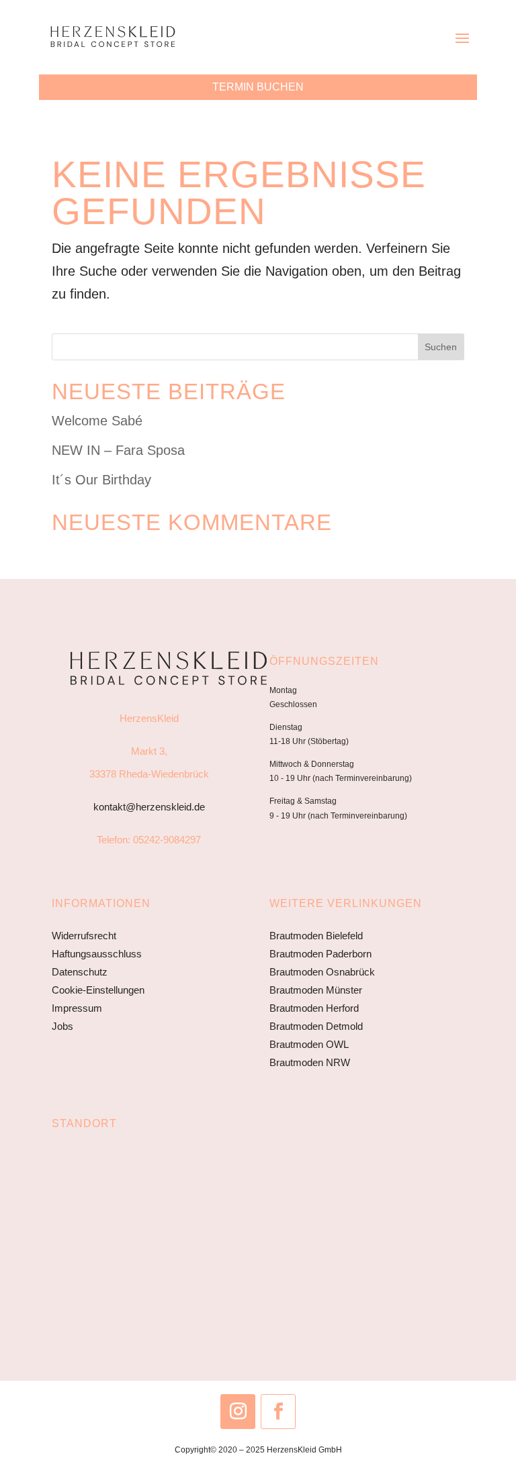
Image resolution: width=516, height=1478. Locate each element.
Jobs (62, 1026)
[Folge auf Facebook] (278, 1411)
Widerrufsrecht (84, 935)
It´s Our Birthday (101, 479)
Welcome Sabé (97, 420)
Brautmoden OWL (309, 1044)
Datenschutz (80, 972)
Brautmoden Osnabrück (322, 972)
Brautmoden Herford (314, 1008)
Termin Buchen (258, 87)
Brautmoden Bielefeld (316, 935)
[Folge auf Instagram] (237, 1411)
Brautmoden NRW (309, 1062)
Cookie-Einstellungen (98, 990)
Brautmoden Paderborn (320, 953)
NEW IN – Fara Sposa (118, 450)
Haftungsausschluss (97, 953)
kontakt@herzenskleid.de (149, 806)
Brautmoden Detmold (316, 1026)
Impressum (77, 1008)
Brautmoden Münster (315, 990)
